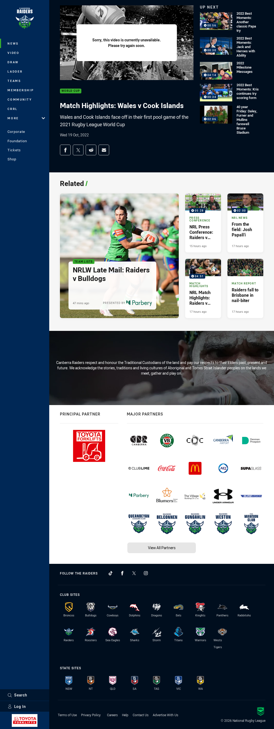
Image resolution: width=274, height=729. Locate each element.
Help (125, 715)
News (13, 43)
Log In (20, 706)
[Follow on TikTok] (110, 573)
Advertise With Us (165, 715)
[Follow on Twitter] (134, 573)
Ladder (15, 71)
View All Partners (162, 547)
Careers (112, 715)
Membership (20, 90)
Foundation (17, 140)
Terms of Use (67, 715)
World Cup (71, 91)
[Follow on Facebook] (122, 573)
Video (13, 53)
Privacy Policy (91, 715)
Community (19, 99)
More (13, 118)
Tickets (14, 150)
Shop (11, 159)
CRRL (12, 109)
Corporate (16, 131)
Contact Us (141, 715)
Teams (14, 81)
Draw (13, 62)
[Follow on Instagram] (146, 573)
